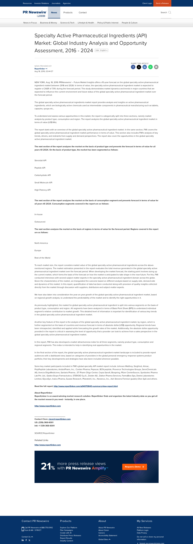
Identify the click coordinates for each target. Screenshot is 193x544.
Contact (83, 12)
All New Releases (144, 527)
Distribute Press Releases (70, 535)
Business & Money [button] (48, 22)
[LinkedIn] (23, 540)
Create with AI (65, 533)
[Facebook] (26, 540)
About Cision (103, 530)
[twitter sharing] (139, 67)
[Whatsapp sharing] (150, 67)
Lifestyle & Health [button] (86, 22)
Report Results (66, 538)
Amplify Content (66, 540)
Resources (27, 3)
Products (67, 12)
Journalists (56, 3)
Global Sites (103, 539)
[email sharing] (156, 67)
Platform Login (142, 530)
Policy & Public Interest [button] (107, 22)
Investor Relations (41, 3)
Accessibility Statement (107, 535)
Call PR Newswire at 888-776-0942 (39, 527)
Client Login (147, 3)
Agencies (67, 3)
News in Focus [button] (30, 22)
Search (164, 12)
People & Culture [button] (129, 22)
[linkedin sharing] (144, 67)
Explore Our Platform (68, 527)
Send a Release (162, 3)
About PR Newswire (106, 527)
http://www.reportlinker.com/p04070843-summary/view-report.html (86, 386)
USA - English (101, 50)
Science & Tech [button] (67, 22)
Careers (101, 533)
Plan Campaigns (66, 530)
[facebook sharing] (133, 67)
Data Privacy (142, 533)
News (54, 12)
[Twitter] (29, 540)
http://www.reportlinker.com (48, 405)
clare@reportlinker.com (60, 419)
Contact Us (26, 536)
